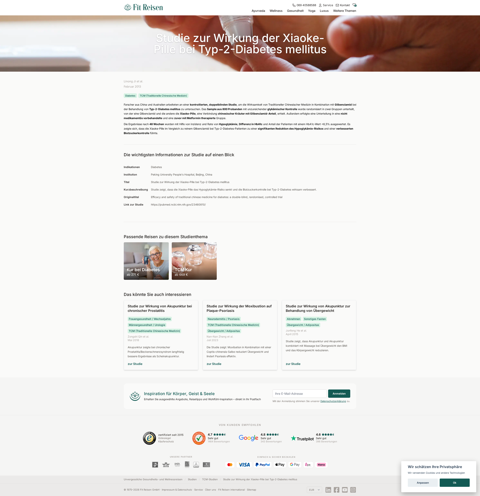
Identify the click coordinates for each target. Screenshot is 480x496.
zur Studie (135, 364)
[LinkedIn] (328, 490)
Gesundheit (295, 11)
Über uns (210, 489)
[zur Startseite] (143, 7)
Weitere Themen (344, 11)
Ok (454, 482)
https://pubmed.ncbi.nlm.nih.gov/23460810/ (178, 204)
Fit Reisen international (231, 489)
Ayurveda (258, 11)
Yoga (311, 11)
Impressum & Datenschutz (177, 489)
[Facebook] (336, 490)
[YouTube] (345, 490)
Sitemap (251, 489)
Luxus (324, 11)
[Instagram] (353, 490)
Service (198, 489)
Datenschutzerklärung (333, 401)
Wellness (276, 11)
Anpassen (423, 482)
